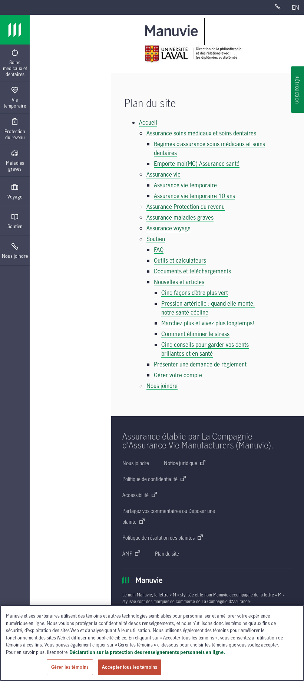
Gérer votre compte (178, 375)
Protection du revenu (14, 134)
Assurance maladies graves (180, 217)
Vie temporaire (15, 102)
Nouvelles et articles (179, 282)
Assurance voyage (168, 228)
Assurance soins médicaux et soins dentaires (201, 133)
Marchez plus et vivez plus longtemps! (207, 323)
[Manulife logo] (15, 30)
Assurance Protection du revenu (185, 207)
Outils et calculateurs (180, 260)
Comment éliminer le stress (195, 334)
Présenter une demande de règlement (200, 364)
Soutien (15, 226)
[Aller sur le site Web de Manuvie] (172, 30)
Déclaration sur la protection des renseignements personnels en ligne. (147, 652)
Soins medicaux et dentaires (15, 68)
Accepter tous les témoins (129, 667)
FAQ (158, 250)
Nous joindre (15, 256)
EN (295, 7)
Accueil (148, 122)
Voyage (14, 196)
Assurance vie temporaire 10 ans (194, 196)
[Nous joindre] (281, 7)
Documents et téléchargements (192, 271)
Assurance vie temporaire (185, 185)
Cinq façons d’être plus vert (194, 293)
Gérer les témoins (70, 667)
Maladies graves (15, 165)
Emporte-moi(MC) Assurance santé (196, 163)
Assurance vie (163, 174)
